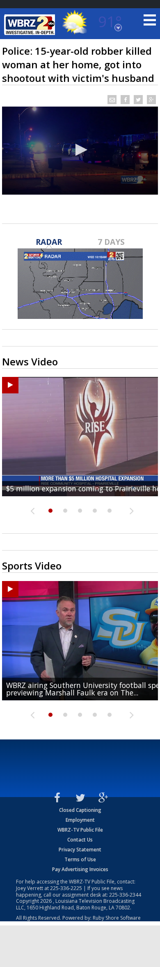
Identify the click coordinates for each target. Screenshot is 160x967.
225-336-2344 (125, 894)
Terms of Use (80, 859)
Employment (80, 819)
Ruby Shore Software (117, 917)
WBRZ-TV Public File (80, 829)
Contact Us (80, 839)
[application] (80, 151)
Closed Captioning (80, 810)
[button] (80, 150)
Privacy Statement (80, 849)
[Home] (30, 24)
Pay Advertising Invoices (80, 869)
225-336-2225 (66, 888)
